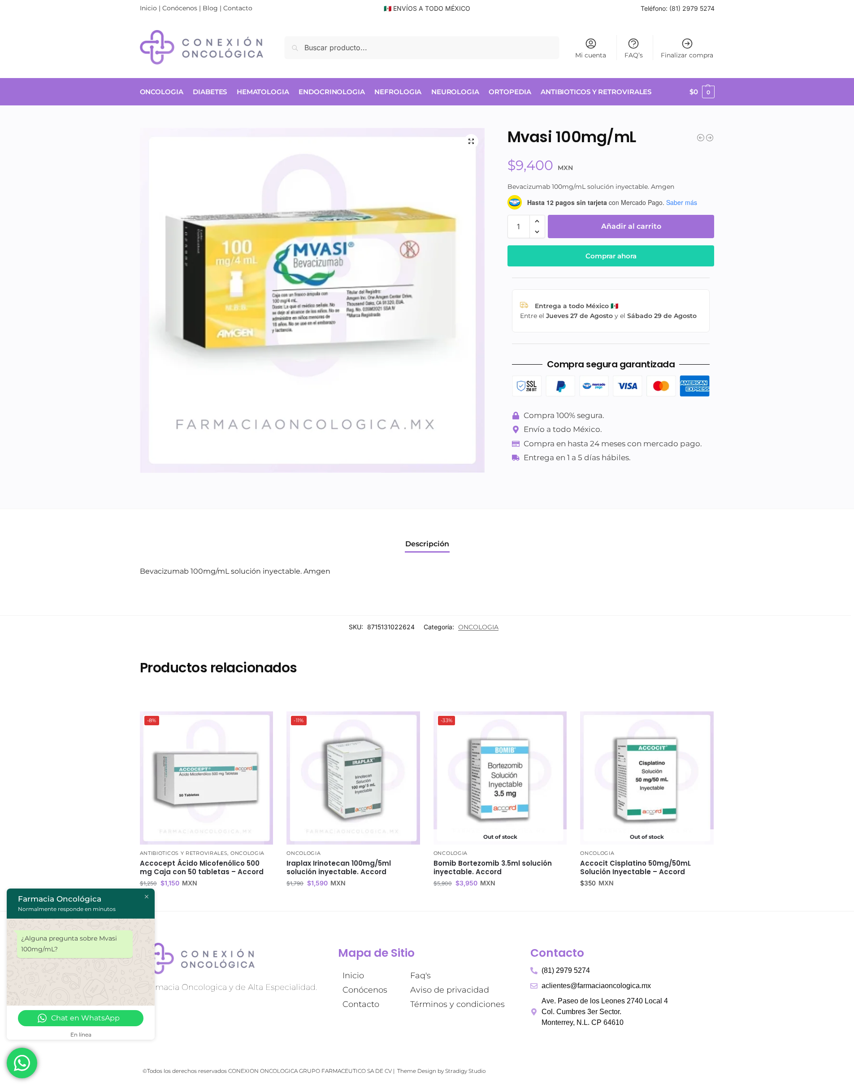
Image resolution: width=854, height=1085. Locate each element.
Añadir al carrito (631, 226)
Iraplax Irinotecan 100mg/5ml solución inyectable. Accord (338, 867)
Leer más (500, 902)
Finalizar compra (687, 55)
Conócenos (179, 8)
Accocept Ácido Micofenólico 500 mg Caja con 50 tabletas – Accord (202, 867)
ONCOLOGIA (478, 627)
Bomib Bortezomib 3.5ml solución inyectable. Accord (493, 867)
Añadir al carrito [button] (206, 902)
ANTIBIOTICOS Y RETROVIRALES (184, 853)
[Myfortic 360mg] (709, 137)
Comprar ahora (611, 256)
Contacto (237, 8)
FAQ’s (633, 55)
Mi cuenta (590, 55)
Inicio (148, 8)
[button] (702, 91)
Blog (210, 8)
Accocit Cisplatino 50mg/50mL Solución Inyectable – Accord (635, 867)
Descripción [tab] (427, 544)
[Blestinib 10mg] (700, 137)
